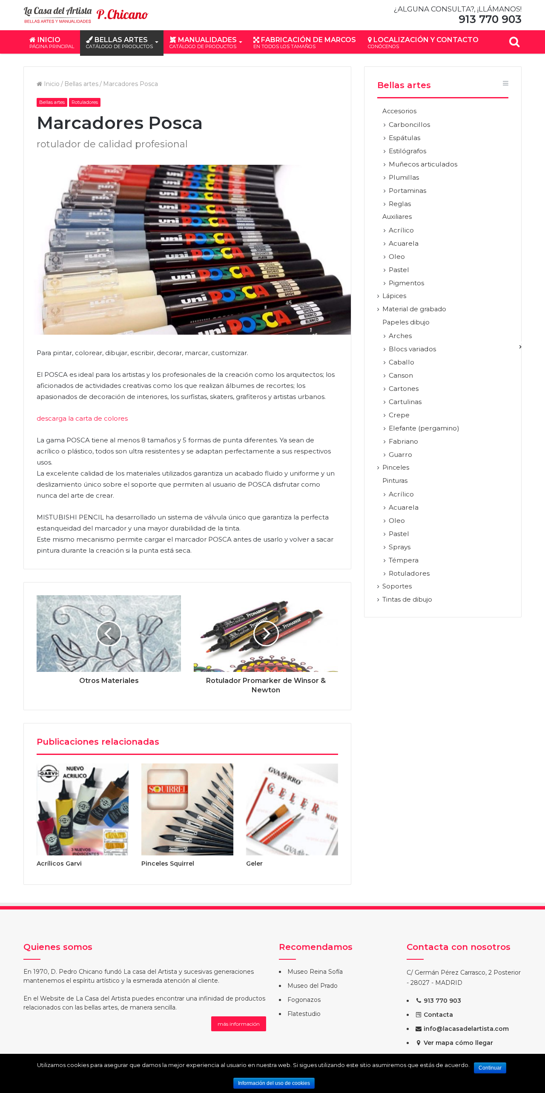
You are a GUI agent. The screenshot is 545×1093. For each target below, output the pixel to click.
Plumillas (404, 177)
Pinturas (394, 481)
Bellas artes (119, 42)
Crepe (399, 415)
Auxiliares (397, 217)
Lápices (394, 296)
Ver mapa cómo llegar (457, 1043)
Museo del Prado (312, 986)
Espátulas (404, 138)
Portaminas (407, 190)
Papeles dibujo (406, 322)
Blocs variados (412, 349)
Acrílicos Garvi (59, 863)
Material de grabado (414, 309)
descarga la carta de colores (82, 418)
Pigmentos (406, 283)
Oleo (397, 256)
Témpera (404, 560)
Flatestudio (304, 1014)
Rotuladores (85, 102)
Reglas (400, 204)
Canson (401, 375)
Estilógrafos (407, 151)
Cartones (404, 388)
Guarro (400, 454)
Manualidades (203, 42)
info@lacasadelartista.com (465, 1029)
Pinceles (395, 467)
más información (239, 1024)
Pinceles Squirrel (167, 863)
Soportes (397, 586)
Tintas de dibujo (407, 599)
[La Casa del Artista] (87, 15)
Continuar (490, 1068)
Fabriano (403, 441)
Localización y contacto (423, 42)
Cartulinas (405, 402)
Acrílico (401, 230)
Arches (400, 336)
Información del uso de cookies (274, 1083)
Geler (254, 863)
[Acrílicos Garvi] (83, 809)
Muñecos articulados (423, 164)
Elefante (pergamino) (424, 428)
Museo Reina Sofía (315, 971)
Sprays (399, 547)
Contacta (437, 1014)
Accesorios (399, 111)
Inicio (51, 42)
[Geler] (292, 809)
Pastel (399, 270)
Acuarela (404, 243)
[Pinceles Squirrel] (187, 809)
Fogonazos (304, 1000)
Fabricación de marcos (304, 42)
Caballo (401, 362)
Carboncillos (409, 124)
